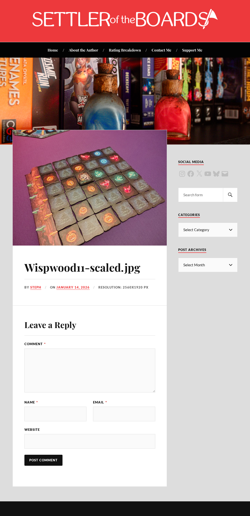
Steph (35, 287)
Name (31, 402)
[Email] (225, 174)
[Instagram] (182, 174)
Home (53, 49)
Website (32, 430)
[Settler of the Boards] (125, 27)
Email (100, 402)
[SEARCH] (230, 195)
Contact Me (161, 49)
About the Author (83, 49)
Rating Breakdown (125, 49)
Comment (35, 344)
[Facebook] (191, 174)
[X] (199, 174)
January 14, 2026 (73, 287)
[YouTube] (208, 174)
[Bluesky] (216, 174)
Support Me (192, 49)
